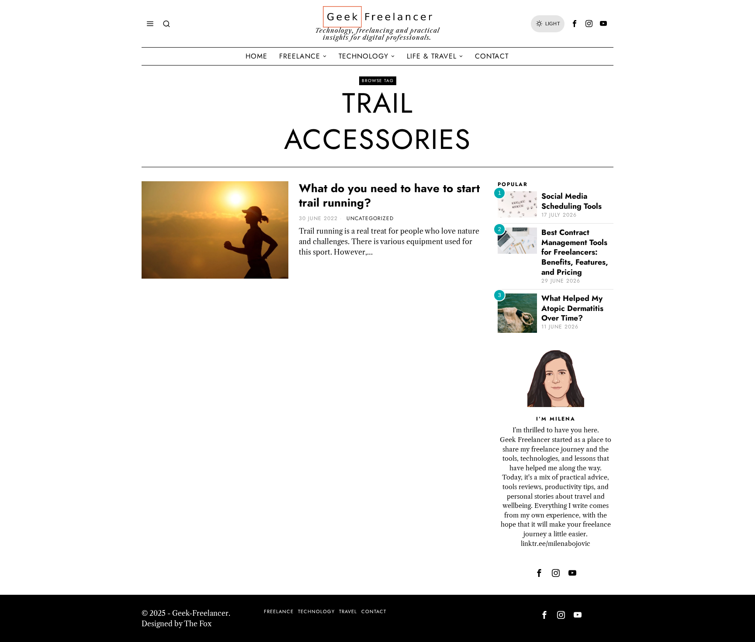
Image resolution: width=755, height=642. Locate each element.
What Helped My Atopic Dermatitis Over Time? (572, 308)
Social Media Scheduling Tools (571, 201)
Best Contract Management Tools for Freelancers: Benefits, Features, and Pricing (574, 252)
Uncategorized (370, 218)
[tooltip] (574, 23)
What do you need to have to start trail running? (389, 196)
